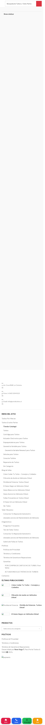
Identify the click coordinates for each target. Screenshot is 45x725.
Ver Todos (7, 662)
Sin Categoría (8, 623)
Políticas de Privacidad (11, 706)
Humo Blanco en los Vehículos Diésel (16, 647)
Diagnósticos (6, 678)
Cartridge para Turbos (11, 591)
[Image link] (22, 453)
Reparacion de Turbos (11, 619)
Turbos (5, 587)
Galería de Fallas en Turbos (13, 698)
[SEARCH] (39, 4)
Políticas (5, 702)
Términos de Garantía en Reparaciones (17, 714)
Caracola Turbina (9, 615)
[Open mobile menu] (2, 3)
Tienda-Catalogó (9, 583)
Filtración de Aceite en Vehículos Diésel (17, 635)
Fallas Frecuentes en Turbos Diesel (16, 654)
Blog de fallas (7, 627)
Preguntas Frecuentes (11, 682)
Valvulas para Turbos (10, 611)
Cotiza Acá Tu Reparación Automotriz (17, 670)
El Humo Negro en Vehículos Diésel (16, 643)
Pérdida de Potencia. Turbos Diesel (16, 639)
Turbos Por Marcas (9, 575)
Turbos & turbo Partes (10, 579)
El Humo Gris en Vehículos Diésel (15, 658)
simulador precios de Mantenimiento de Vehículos (21, 674)
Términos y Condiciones (11, 710)
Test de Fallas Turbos (11, 686)
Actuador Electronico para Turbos (15, 595)
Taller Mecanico (7, 666)
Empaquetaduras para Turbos (13, 599)
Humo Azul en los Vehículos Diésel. (15, 651)
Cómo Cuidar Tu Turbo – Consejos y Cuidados (19, 631)
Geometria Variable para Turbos (14, 603)
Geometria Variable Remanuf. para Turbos (20, 607)
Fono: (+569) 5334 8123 (11, 550)
